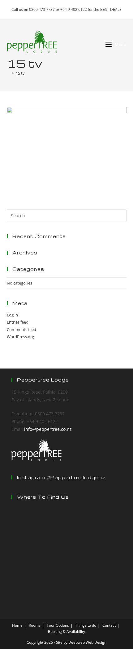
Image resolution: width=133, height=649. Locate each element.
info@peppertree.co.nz (48, 429)
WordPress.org (20, 336)
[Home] (8, 73)
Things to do (85, 625)
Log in (12, 315)
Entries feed (17, 322)
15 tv (20, 73)
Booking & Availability (66, 631)
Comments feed (21, 329)
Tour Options (58, 625)
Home (17, 625)
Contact (109, 625)
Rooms (35, 625)
